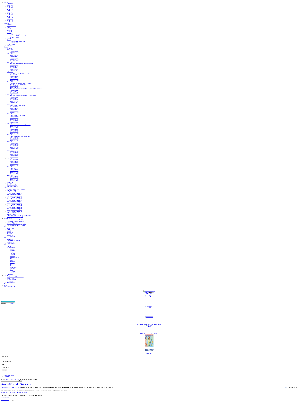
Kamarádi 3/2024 (14, 67)
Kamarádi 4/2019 (14, 118)
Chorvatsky (13, 253)
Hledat (20, 380)
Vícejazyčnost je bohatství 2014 (14, 210)
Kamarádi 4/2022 (14, 87)
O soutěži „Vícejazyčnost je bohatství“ (16, 189)
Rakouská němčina (14, 257)
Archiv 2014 (10, 20)
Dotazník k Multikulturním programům (19, 35)
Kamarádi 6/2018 (14, 126)
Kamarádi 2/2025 (14, 59)
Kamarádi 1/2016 (14, 148)
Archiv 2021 (10, 10)
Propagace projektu (11, 279)
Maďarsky (12, 254)
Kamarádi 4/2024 (14, 66)
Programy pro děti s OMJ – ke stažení (16, 225)
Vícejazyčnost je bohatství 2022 (14, 198)
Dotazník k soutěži (14, 37)
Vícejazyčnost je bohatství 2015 (14, 208)
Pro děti (9, 38)
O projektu (6, 23)
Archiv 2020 (10, 12)
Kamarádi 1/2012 (14, 180)
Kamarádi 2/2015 (14, 155)
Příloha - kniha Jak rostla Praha (17, 105)
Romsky (12, 260)
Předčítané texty (11, 247)
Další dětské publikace (12, 186)
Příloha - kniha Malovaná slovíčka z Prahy (20, 125)
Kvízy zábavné (10, 242)
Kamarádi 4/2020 (14, 108)
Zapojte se (9, 30)
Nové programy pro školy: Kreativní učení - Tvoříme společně (149, 324)
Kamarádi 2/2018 (14, 132)
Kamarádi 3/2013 (14, 171)
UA (5, 284)
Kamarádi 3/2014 (14, 162)
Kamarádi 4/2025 (14, 56)
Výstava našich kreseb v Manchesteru (16, 384)
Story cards (12, 236)
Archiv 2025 (10, 5)
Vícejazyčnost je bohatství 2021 (14, 200)
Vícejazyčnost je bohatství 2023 (14, 197)
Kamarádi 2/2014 (14, 164)
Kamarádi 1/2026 (14, 52)
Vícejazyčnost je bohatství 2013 (14, 211)
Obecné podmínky (11, 190)
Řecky (11, 265)
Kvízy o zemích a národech (13, 240)
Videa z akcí (10, 274)
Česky (11, 251)
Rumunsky (12, 261)
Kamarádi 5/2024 (14, 65)
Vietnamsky (13, 272)
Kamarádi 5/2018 (14, 127)
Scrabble (9, 231)
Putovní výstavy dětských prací (17, 41)
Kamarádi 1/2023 (14, 80)
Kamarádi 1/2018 (14, 133)
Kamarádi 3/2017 (14, 137)
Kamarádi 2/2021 (14, 101)
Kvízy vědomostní (11, 243)
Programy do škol (8, 218)
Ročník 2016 (10, 141)
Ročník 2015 (10, 150)
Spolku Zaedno (149, 293)
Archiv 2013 (10, 21)
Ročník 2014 (10, 158)
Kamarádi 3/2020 (14, 109)
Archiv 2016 (10, 17)
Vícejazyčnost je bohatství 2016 (14, 207)
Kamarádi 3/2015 (14, 154)
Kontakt (9, 27)
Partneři (9, 28)
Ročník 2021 (10, 94)
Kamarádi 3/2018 (14, 130)
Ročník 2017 (10, 134)
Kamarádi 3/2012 (14, 178)
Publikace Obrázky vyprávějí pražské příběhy (149, 333)
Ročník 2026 (10, 49)
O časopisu (9, 48)
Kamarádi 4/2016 (14, 144)
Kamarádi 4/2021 (14, 98)
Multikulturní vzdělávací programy (15, 277)
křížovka (9, 229)
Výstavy (9, 40)
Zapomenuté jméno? (9, 375)
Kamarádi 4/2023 (14, 76)
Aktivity (6, 2)
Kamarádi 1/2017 (14, 140)
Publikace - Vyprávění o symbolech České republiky (23, 95)
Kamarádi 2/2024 (14, 69)
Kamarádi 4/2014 (14, 161)
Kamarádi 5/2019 (14, 116)
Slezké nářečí (13, 267)
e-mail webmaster (5, 400)
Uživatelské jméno (6, 361)
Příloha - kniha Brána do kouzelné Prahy (20, 136)
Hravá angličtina (11, 282)
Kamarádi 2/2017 (14, 139)
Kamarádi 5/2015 (14, 151)
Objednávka (10, 182)
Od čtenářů (9, 183)
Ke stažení (9, 31)
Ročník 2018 (10, 123)
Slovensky (12, 268)
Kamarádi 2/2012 (14, 179)
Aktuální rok (10, 3)
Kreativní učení (10, 222)
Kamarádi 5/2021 (14, 97)
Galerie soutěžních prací (13, 212)
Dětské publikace (11, 278)
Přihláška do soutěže (12, 192)
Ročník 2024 (10, 62)
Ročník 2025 (10, 54)
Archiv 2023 (10, 8)
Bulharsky (12, 250)
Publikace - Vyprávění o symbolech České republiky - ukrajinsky (26, 88)
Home (6, 379)
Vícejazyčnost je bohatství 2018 (14, 204)
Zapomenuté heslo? (8, 373)
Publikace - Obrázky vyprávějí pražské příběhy (21, 63)
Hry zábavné (10, 235)
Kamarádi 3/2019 (14, 119)
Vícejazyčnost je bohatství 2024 (14, 196)
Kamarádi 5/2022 (14, 86)
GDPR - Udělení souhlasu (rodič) (15, 217)
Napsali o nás (10, 45)
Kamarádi (146, 292)
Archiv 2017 (10, 16)
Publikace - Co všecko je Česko (18, 84)
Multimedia (6, 245)
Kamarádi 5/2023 (14, 74)
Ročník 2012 (10, 175)
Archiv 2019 (10, 13)
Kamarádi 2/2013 (14, 172)
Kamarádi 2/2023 (14, 79)
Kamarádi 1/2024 (14, 70)
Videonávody (10, 246)
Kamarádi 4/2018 (14, 129)
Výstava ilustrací (14, 42)
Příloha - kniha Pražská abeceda (18, 115)
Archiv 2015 (10, 19)
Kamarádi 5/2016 (14, 143)
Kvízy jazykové (11, 239)
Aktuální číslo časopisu (149, 316)
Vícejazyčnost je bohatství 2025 (14, 194)
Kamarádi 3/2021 (14, 100)
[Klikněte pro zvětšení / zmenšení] (291, 387)
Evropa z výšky (11, 228)
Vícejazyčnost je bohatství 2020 (14, 201)
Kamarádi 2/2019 (14, 120)
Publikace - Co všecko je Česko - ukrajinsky (21, 83)
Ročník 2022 (10, 81)
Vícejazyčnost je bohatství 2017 (14, 205)
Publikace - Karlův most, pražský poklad (20, 73)
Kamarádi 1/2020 (14, 112)
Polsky (11, 258)
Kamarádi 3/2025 (14, 58)
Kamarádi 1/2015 (14, 157)
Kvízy (5, 238)
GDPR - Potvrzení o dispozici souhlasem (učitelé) (19, 215)
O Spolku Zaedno (11, 26)
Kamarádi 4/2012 (14, 176)
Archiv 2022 (10, 9)
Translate (12, 303)
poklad (5, 285)
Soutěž (5, 187)
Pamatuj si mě (5, 367)
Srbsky (11, 270)
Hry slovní (9, 233)
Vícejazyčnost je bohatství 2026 (14, 193)
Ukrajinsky (12, 271)
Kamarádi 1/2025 (14, 60)
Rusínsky (12, 263)
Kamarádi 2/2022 (14, 91)
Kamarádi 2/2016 (14, 147)
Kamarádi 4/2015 (14, 152)
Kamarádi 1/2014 (14, 165)
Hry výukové (10, 232)
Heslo (3, 364)
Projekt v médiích (11, 44)
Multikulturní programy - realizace (15, 221)
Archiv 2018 (10, 14)
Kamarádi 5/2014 (14, 159)
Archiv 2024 (10, 6)
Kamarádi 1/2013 (14, 173)
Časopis (6, 47)
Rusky (11, 264)
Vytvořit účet (7, 376)
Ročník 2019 (10, 113)
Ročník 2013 (10, 166)
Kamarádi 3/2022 (14, 90)
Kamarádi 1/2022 (14, 93)
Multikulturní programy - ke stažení (15, 219)
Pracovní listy (10, 281)
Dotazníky (9, 33)
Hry (5, 226)
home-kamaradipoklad (9, 286)
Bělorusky (12, 249)
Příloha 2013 (13, 168)
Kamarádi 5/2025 (14, 55)
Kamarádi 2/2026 (14, 51)
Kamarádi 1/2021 (14, 102)
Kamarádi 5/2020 (14, 106)
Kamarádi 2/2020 (14, 111)
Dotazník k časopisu (15, 34)
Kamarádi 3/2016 (14, 146)
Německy (12, 256)
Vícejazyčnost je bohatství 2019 (14, 203)
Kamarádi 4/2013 (14, 169)
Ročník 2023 (10, 72)
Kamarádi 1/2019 (14, 122)
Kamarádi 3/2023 (14, 77)
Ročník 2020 (10, 104)
